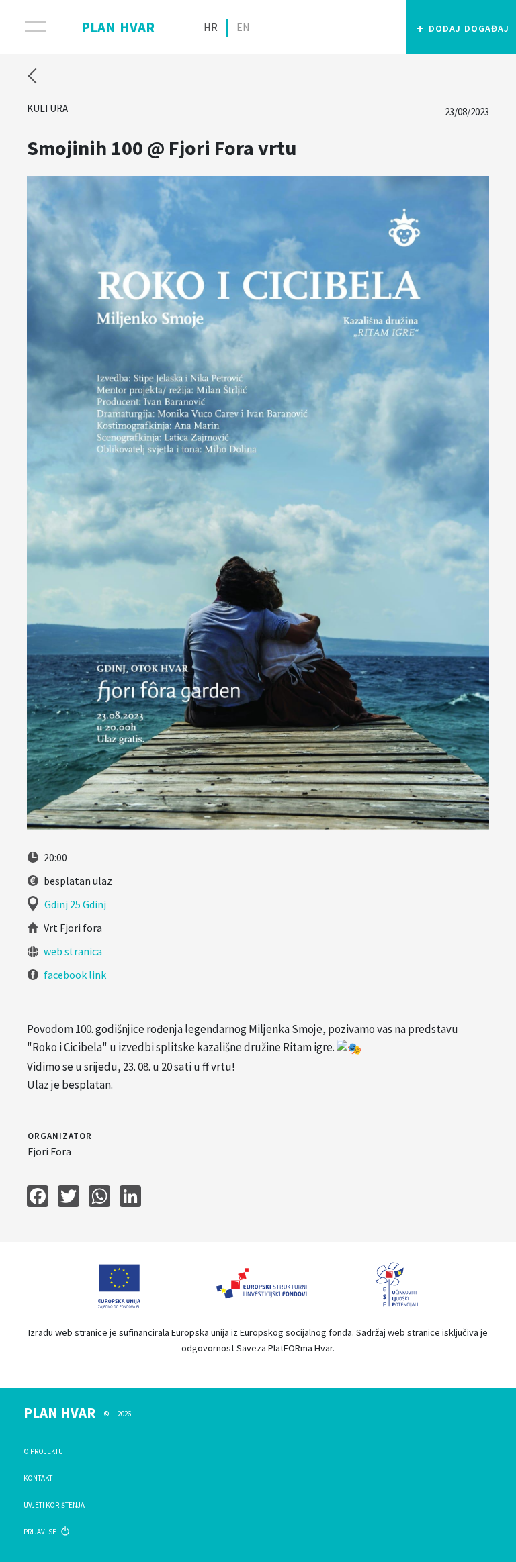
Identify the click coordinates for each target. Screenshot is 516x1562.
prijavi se (41, 1531)
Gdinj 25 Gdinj (75, 904)
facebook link (74, 974)
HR (211, 27)
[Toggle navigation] (27, 27)
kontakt (38, 1478)
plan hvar (118, 25)
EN (243, 27)
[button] (461, 27)
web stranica (72, 951)
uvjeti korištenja (54, 1505)
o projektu (43, 1451)
